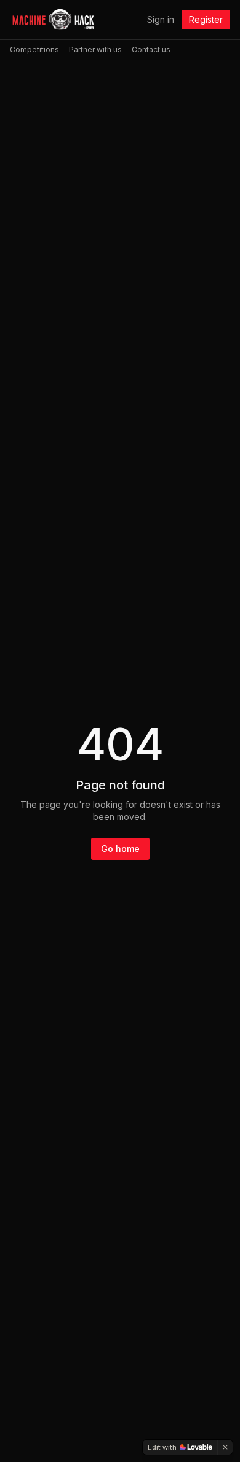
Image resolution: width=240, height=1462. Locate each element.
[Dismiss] (225, 1447)
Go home (120, 848)
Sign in (160, 19)
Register (206, 19)
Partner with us (95, 49)
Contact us (151, 49)
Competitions (34, 49)
